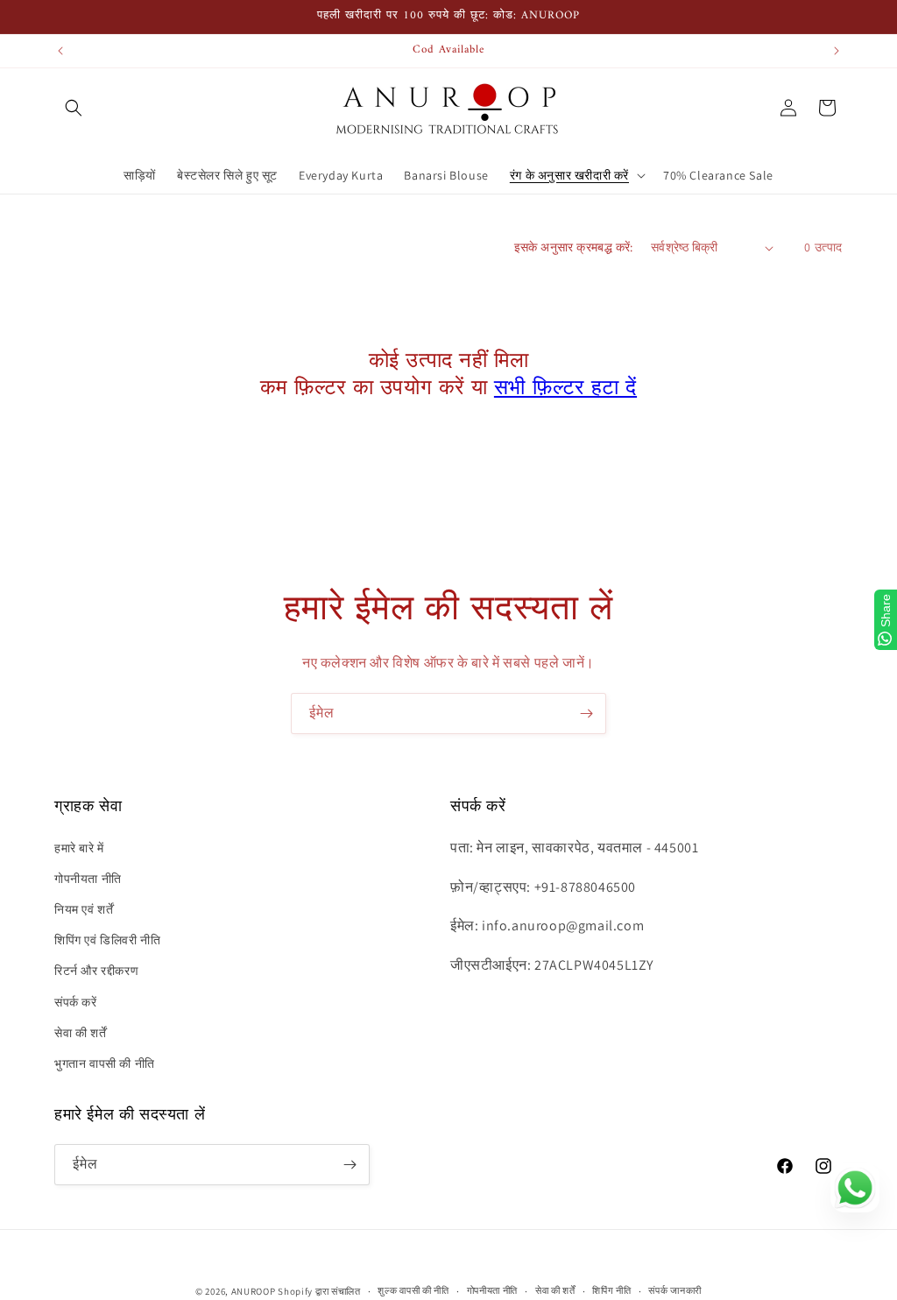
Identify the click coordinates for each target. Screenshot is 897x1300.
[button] (73, 107)
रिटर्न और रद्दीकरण (96, 971)
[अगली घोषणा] (836, 50)
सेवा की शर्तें (80, 1033)
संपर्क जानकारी (675, 1290)
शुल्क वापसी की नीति (413, 1290)
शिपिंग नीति (611, 1290)
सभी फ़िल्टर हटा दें (565, 389)
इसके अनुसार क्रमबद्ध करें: (573, 247)
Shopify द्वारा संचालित (319, 1291)
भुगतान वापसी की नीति (104, 1063)
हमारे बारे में (79, 848)
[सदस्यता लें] (586, 713)
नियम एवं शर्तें (83, 909)
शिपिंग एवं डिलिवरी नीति (107, 940)
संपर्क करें (75, 1002)
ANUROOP (253, 1291)
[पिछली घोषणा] (60, 50)
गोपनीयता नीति (88, 879)
